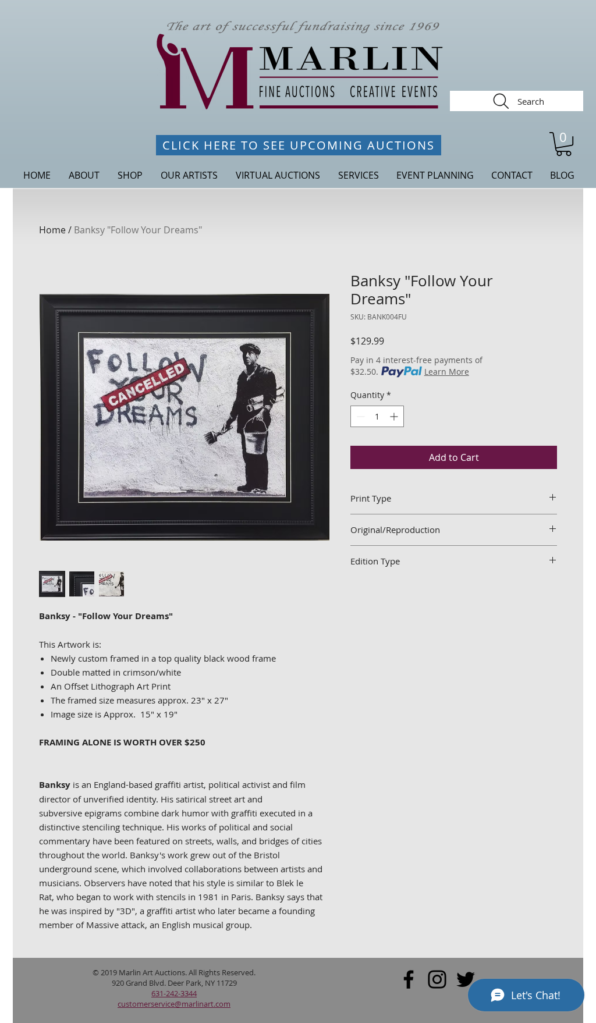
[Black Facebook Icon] (408, 979)
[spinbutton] (377, 416)
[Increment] (395, 416)
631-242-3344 (174, 993)
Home (52, 229)
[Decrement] (359, 416)
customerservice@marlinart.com (174, 1004)
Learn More (446, 371)
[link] (563, 144)
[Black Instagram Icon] (437, 979)
